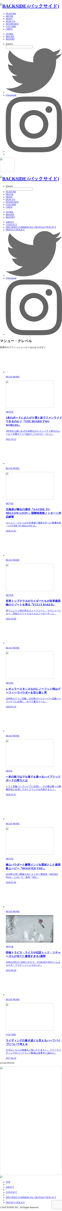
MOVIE (9, 16)
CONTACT (11, 224)
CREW (9, 29)
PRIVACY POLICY (15, 229)
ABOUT (10, 222)
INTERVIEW (12, 24)
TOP (8, 1182)
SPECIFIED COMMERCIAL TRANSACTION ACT (31, 227)
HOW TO (10, 21)
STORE (9, 34)
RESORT (10, 39)
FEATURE (11, 13)
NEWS (9, 19)
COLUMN (11, 26)
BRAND (10, 36)
